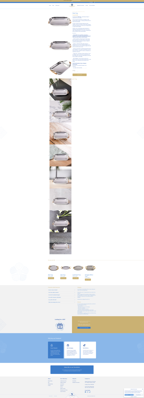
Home (50, 5)
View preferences (138, 394)
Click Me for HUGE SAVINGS (76, 0)
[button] (142, 389)
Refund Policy (50, 380)
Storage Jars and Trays (80, 11)
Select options (51, 278)
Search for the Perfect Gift (84, 327)
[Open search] (89, 2)
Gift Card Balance (92, 5)
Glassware (61, 385)
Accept (129, 394)
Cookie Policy (132, 396)
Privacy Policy (135, 396)
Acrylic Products (63, 391)
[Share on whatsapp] (76, 79)
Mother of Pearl (62, 388)
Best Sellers (74, 380)
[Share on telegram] (75, 79)
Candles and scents (63, 380)
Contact (86, 5)
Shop (91, 2)
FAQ (48, 382)
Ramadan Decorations (80, 5)
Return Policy (73, 355)
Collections (57, 5)
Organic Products (63, 382)
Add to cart (79, 74)
